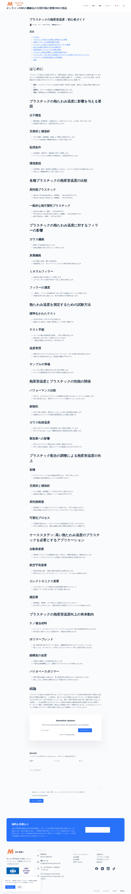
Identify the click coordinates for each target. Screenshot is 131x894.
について (107, 5)
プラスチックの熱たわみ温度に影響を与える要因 (50, 39)
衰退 (19, 887)
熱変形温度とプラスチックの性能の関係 (47, 50)
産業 (100, 5)
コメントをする (35, 770)
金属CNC (100, 854)
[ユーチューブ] (102, 868)
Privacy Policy (70, 734)
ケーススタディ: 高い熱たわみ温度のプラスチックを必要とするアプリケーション (61, 55)
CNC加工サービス (103, 859)
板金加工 (100, 862)
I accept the (67, 734)
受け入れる (10, 887)
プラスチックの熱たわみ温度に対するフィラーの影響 (51, 45)
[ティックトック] (113, 868)
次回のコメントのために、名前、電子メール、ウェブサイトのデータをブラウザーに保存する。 (59, 792)
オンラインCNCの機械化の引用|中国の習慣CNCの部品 (37, 8)
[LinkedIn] (108, 868)
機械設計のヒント (56, 24)
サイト (81, 761)
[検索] (123, 6)
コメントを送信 (36, 801)
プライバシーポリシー (80, 854)
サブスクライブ (85, 730)
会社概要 (76, 857)
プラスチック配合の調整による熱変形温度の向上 (50, 52)
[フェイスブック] (96, 868)
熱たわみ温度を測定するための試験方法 (47, 47)
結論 (34, 60)
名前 (31, 761)
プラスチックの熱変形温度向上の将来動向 (48, 57)
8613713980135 (46, 857)
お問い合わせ (77, 862)
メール (57, 761)
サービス (85, 5)
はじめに (36, 37)
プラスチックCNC (103, 857)
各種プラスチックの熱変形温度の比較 (46, 42)
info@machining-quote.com (50, 863)
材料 (93, 5)
